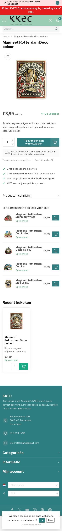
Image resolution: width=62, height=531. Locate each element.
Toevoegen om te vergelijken (17, 160)
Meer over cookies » (31, 524)
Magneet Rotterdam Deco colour (31, 36)
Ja (42, 520)
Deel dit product (43, 160)
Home (6, 36)
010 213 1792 (17, 433)
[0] (57, 20)
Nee (50, 520)
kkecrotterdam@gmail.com (24, 443)
